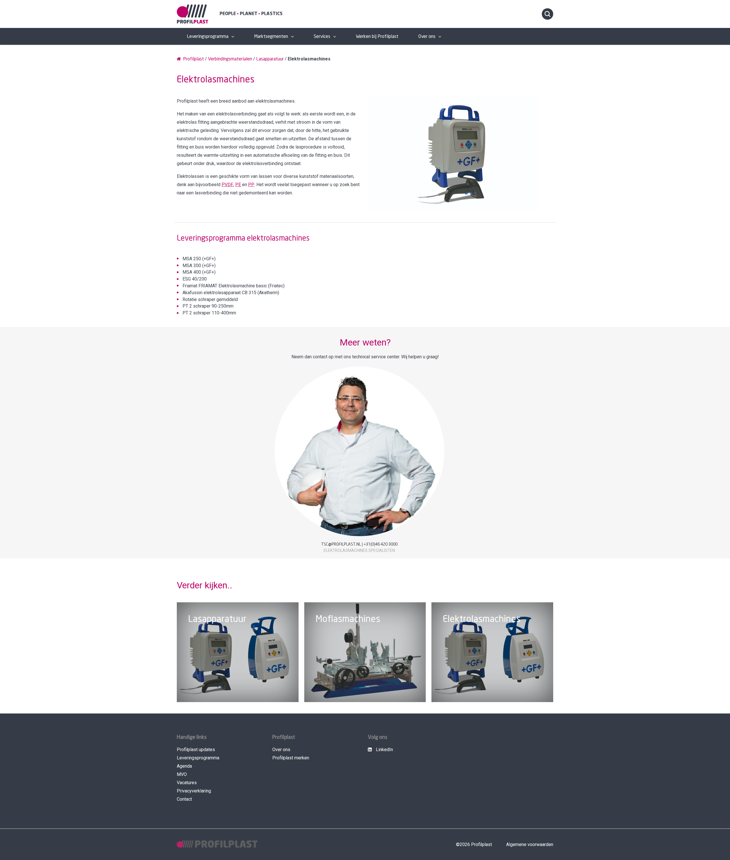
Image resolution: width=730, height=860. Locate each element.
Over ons (426, 36)
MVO (182, 774)
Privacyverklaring (194, 791)
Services (322, 36)
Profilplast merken (290, 758)
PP (251, 184)
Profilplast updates (196, 749)
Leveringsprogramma (207, 36)
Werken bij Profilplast (377, 36)
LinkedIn (384, 749)
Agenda (184, 766)
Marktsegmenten (271, 36)
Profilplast (193, 59)
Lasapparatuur (270, 59)
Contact (184, 799)
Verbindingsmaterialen (230, 59)
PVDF (227, 184)
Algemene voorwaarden (529, 844)
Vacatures (187, 782)
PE (238, 184)
